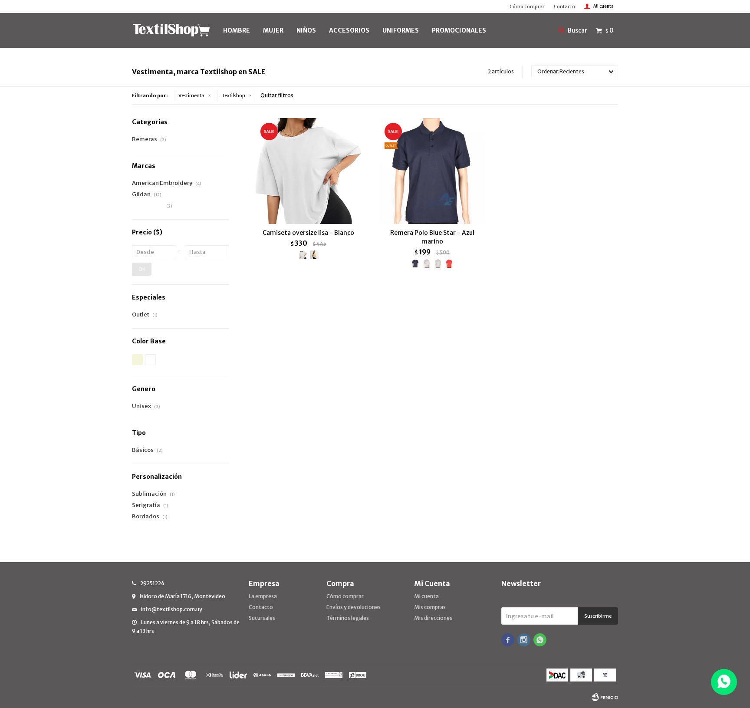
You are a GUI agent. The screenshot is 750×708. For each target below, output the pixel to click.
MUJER (273, 30)
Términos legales (347, 618)
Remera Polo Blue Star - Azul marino (432, 237)
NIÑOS (306, 30)
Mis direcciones (433, 618)
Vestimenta (191, 95)
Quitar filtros (276, 95)
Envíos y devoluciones (353, 607)
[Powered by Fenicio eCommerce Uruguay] (605, 697)
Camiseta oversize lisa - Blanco (308, 233)
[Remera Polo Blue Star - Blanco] (426, 263)
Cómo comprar (527, 6)
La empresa (263, 596)
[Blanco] (150, 359)
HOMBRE (236, 30)
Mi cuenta (426, 596)
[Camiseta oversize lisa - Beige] (314, 254)
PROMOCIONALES (459, 30)
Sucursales (262, 618)
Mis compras (430, 607)
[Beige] (137, 359)
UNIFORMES (400, 30)
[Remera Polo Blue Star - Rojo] (449, 263)
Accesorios (349, 30)
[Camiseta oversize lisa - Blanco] (308, 171)
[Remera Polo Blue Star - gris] (438, 263)
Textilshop (233, 95)
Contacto (564, 6)
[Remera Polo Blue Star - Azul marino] (432, 171)
